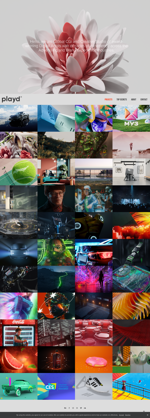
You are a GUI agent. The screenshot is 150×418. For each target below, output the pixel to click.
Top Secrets (122, 99)
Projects (108, 99)
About (133, 99)
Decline (127, 415)
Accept (121, 415)
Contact (143, 99)
